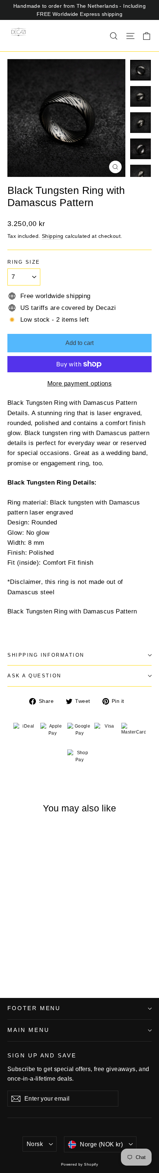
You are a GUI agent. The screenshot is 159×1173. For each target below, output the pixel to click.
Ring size (23, 262)
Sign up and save (42, 1056)
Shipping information (45, 655)
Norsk (35, 1144)
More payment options (79, 383)
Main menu (28, 1030)
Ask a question (34, 675)
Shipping (52, 236)
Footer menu (34, 1008)
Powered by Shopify (79, 1164)
